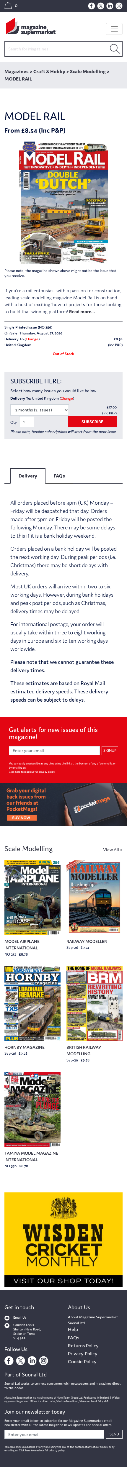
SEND (114, 1434)
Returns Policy (83, 1345)
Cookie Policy (82, 1361)
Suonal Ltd (76, 1322)
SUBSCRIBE (92, 421)
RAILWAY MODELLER (86, 941)
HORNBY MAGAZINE (24, 1047)
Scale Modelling (28, 848)
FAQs (73, 1337)
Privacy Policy (82, 1353)
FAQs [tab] (59, 475)
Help (73, 1329)
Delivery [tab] (28, 475)
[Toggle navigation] (114, 29)
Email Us (19, 1317)
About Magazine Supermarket (93, 1317)
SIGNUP (109, 750)
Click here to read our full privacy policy (31, 772)
